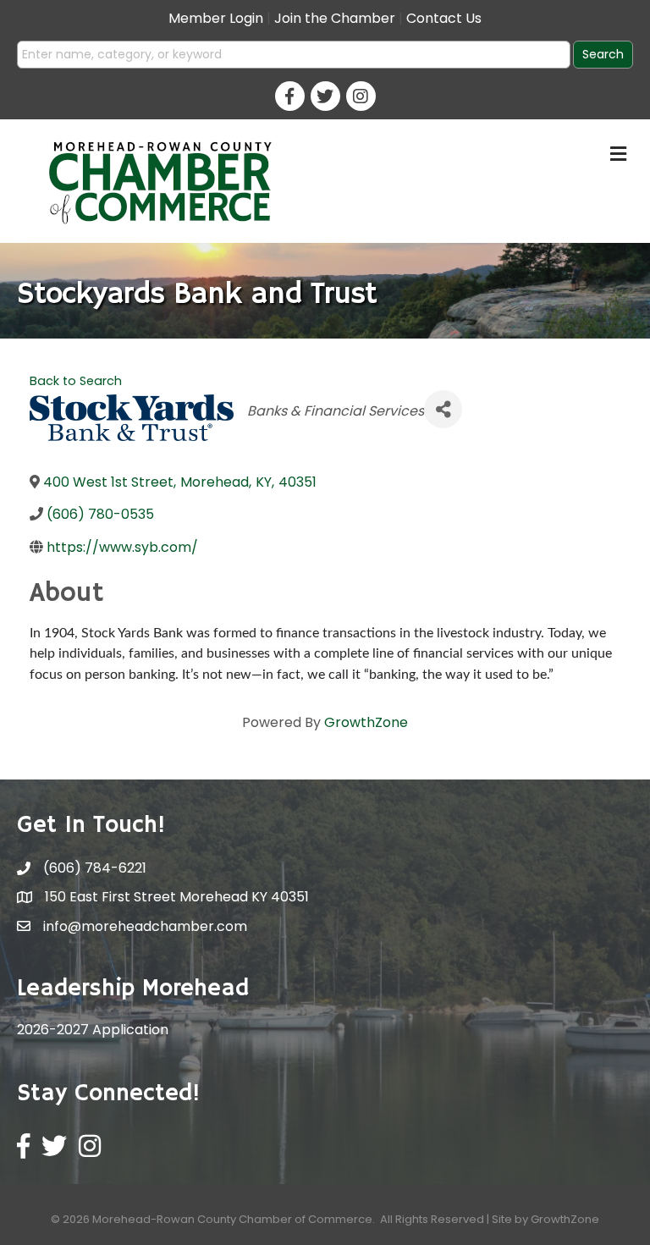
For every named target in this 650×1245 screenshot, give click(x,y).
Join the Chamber (334, 18)
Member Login (215, 18)
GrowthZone (366, 722)
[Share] (443, 409)
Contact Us (444, 18)
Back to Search (76, 380)
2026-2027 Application (92, 1029)
